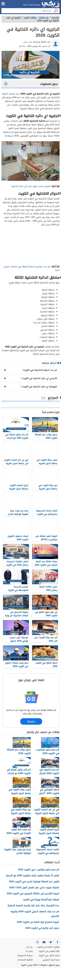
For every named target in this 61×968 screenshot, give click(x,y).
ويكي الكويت (17, 105)
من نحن (29, 947)
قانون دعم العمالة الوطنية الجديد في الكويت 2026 (34, 881)
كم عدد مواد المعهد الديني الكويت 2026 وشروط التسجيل (34, 913)
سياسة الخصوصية (25, 955)
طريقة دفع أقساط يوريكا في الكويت (41, 899)
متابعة (31, 721)
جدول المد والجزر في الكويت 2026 (42, 928)
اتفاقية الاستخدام (25, 960)
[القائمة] (3, 3)
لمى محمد (27, 42)
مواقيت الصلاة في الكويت (48, 947)
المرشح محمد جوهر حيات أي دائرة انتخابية (31, 186)
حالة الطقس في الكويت (49, 951)
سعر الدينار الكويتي (51, 960)
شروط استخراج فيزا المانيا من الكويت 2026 (38, 922)
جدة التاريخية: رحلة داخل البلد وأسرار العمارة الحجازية (33, 905)
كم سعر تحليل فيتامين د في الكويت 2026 (38, 869)
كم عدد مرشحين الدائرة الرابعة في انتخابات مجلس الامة (32, 268)
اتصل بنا (29, 951)
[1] (6, 136)
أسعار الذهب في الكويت (49, 955)
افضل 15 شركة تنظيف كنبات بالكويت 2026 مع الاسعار (32, 875)
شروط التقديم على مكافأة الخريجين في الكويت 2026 (33, 893)
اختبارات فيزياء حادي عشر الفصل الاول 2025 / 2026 (34, 887)
